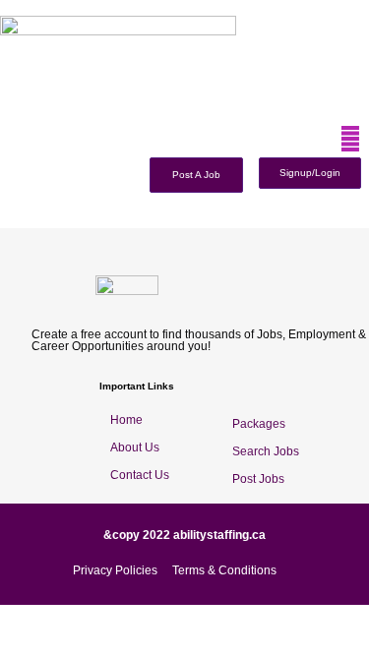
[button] (351, 139)
